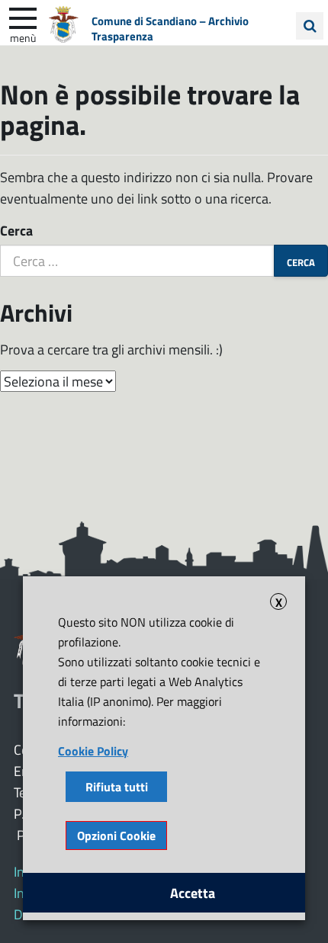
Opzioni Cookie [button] (116, 835)
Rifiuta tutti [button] (116, 786)
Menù (23, 37)
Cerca (16, 230)
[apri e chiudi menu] (23, 17)
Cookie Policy (93, 750)
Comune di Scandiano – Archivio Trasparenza (170, 28)
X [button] (278, 601)
